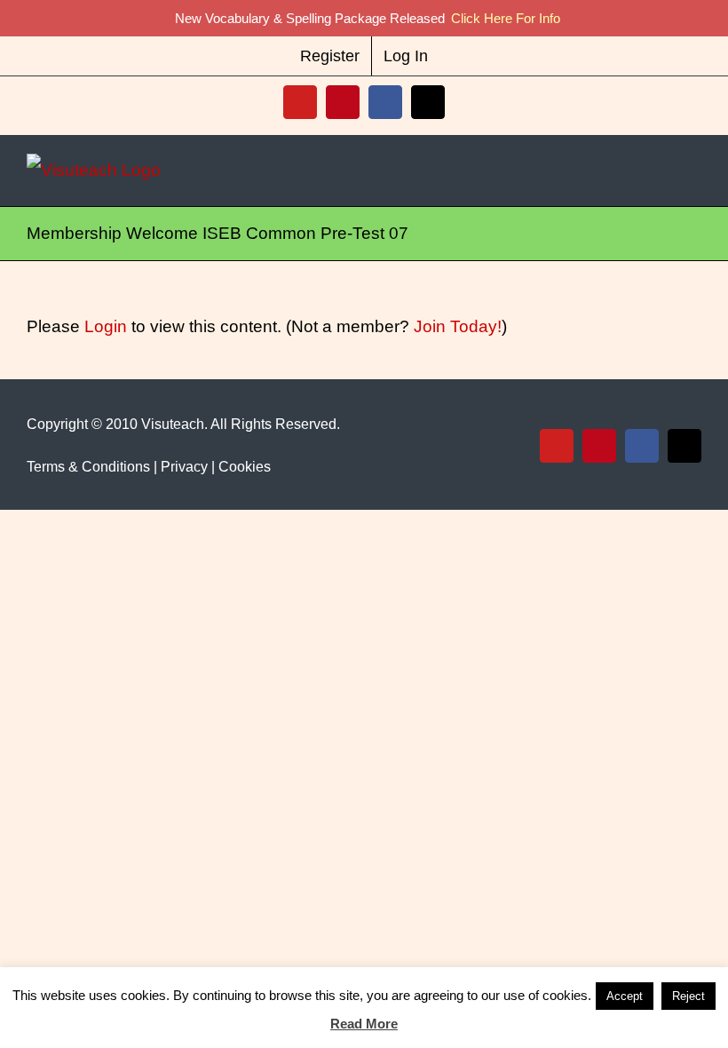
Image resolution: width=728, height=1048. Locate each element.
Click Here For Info (505, 18)
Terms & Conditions (88, 466)
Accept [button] (624, 996)
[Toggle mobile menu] (694, 170)
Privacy (184, 466)
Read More (364, 1023)
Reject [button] (688, 996)
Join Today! (458, 326)
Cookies (244, 466)
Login (105, 326)
